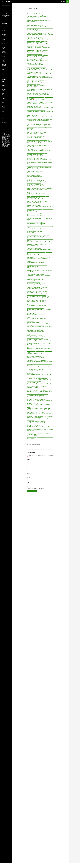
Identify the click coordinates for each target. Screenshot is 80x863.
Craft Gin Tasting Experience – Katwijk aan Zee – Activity (38, 76)
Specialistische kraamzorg (5, 138)
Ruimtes (8, 136)
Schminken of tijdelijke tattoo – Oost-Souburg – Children (38, 94)
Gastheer (3, 135)
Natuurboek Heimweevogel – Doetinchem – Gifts (36, 104)
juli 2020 (3, 66)
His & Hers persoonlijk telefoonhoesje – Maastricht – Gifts (38, 93)
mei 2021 (3, 60)
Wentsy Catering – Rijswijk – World (34, 248)
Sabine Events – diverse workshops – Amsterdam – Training (38, 409)
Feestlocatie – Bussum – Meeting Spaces (34, 143)
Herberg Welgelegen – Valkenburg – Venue (35, 335)
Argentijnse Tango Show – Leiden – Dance (35, 280)
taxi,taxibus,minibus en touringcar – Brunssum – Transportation (39, 413)
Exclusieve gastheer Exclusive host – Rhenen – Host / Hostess (38, 255)
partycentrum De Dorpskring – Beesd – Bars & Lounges (37, 276)
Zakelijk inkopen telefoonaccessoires (33, 443)
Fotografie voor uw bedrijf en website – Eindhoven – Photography (39, 229)
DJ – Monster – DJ (30, 313)
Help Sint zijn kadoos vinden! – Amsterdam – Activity (37, 349)
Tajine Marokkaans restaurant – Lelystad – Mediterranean (38, 120)
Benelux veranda (4, 82)
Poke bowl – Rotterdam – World (33, 81)
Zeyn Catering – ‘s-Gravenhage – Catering (35, 38)
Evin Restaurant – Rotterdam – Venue (34, 411)
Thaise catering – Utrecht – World (33, 95)
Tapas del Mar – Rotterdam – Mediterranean (35, 64)
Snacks (6, 137)
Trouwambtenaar (6, 141)
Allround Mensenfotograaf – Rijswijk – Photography (37, 41)
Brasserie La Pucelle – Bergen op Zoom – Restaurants (37, 158)
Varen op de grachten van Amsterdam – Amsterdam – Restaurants (39, 199)
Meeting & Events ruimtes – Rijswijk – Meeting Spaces (37, 291)
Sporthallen (3, 139)
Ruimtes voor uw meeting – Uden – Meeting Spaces (37, 31)
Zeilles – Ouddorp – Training (32, 267)
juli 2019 (3, 73)
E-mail (28, 477)
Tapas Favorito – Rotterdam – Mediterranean (35, 395)
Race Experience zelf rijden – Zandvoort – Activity (36, 67)
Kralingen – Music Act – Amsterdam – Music (35, 236)
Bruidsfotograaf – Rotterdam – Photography (35, 308)
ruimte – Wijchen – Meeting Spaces (34, 356)
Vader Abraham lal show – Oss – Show (34, 170)
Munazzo (3, 93)
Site (28, 482)
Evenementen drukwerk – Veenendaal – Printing (36, 330)
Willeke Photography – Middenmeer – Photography (37, 378)
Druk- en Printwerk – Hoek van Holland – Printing (36, 132)
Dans (2, 132)
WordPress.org (4, 122)
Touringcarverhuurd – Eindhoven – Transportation (36, 68)
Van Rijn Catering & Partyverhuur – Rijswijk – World (37, 287)
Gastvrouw (5, 135)
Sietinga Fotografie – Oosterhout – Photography (36, 427)
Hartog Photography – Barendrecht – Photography (36, 300)
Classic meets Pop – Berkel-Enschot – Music (35, 46)
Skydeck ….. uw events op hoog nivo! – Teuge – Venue (37, 396)
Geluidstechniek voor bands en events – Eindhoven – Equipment (39, 65)
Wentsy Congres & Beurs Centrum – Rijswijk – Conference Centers (39, 78)
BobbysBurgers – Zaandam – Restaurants (35, 254)
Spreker (6, 139)
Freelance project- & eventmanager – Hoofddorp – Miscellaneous (39, 119)
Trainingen (8, 140)
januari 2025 (3, 30)
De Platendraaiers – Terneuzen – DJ (34, 129)
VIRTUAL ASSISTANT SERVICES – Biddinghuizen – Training (38, 150)
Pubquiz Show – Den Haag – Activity (34, 183)
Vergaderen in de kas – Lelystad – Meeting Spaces (36, 215)
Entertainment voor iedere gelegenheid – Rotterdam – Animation (39, 142)
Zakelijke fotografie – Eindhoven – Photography (36, 173)
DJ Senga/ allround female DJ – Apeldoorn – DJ (36, 399)
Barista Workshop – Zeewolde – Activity (35, 91)
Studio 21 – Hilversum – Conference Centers (35, 224)
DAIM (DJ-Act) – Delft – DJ (32, 114)
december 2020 (4, 64)
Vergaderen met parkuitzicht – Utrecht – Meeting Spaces (38, 125)
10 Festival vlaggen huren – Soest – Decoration (36, 421)
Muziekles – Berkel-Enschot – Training (34, 288)
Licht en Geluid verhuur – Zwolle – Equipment (36, 136)
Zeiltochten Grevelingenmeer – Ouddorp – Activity (36, 100)
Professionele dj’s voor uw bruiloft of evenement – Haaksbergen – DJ (40, 28)
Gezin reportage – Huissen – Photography (35, 306)
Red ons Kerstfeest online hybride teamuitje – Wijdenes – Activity (39, 242)
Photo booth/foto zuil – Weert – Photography (36, 85)
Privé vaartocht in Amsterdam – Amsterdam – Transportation (38, 354)
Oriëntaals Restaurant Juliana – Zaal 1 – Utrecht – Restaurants (39, 309)
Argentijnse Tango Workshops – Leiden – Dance (36, 284)
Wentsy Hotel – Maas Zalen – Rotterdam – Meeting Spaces (38, 82)
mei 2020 (3, 69)
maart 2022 (3, 51)
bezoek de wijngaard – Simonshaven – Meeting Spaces (37, 50)
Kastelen (3, 136)
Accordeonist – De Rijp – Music (33, 48)
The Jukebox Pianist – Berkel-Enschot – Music (36, 358)
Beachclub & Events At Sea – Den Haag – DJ (35, 222)
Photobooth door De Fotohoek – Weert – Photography (37, 435)
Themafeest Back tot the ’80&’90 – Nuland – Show (36, 145)
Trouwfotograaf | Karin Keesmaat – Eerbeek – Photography (38, 275)
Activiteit (3, 127)
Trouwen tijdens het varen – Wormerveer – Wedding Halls (38, 87)
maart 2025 (3, 29)
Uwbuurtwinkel (4, 108)
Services (3, 137)
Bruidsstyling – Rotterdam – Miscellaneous (35, 133)
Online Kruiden (4, 99)
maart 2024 (3, 39)
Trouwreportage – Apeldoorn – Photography (35, 30)
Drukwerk (3, 133)
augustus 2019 (4, 72)
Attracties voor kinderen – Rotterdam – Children (36, 328)
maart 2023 (3, 43)
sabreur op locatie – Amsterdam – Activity (35, 51)
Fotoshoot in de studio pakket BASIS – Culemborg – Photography (39, 188)
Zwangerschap (6, 145)
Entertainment (6, 133)
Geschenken (8, 135)
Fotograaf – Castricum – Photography (34, 298)
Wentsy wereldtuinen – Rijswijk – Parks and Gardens (37, 60)
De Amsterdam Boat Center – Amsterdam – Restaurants (37, 223)
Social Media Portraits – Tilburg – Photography (36, 15)
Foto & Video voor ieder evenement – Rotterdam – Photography (39, 73)
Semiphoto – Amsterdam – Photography (35, 314)
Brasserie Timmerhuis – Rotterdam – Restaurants (36, 295)
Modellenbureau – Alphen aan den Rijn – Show (36, 283)
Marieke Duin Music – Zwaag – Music (34, 106)
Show (4, 137)
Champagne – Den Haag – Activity (33, 84)
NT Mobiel (3, 97)
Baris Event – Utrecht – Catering (33, 147)
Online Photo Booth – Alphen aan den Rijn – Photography (38, 336)
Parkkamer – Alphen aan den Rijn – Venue (35, 17)
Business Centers (6, 129)
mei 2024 (3, 38)
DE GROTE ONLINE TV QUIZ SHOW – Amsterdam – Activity (38, 426)
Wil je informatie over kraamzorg (6, 144)
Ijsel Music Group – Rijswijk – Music (34, 63)
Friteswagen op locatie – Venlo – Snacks (34, 231)
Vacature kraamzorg (7, 142)
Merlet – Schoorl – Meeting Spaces (33, 175)
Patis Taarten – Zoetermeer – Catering (34, 176)
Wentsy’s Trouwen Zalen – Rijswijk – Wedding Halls (37, 153)
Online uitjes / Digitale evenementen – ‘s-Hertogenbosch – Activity (39, 424)
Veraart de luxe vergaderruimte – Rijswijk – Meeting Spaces (38, 216)
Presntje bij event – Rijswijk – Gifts (33, 61)
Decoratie (4, 132)
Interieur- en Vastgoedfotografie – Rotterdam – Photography (38, 26)
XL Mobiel (3, 112)
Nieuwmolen (3, 95)
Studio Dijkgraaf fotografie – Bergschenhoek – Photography (38, 140)
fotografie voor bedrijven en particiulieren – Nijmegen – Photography (40, 34)
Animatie (5, 127)
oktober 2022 (4, 47)
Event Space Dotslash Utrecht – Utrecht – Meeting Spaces (38, 194)
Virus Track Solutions (5, 110)
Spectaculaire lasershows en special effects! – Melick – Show (38, 124)
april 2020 (3, 70)
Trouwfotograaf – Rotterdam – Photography (35, 149)
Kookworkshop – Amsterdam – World (34, 154)
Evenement (3, 134)
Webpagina (4, 143)
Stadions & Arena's (4, 140)
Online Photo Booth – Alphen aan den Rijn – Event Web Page (38, 348)
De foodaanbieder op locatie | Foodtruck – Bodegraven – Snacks (39, 390)
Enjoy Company (4, 90)
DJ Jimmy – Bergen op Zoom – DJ (33, 282)
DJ (6, 132)
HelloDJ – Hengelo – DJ (31, 232)
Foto (9, 134)
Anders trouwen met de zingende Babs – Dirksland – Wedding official (40, 141)
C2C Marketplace (4, 84)
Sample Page (63, 1)
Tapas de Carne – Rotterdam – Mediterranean (35, 369)
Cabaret (9, 129)
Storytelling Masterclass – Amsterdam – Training (36, 422)
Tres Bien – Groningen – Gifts (32, 382)
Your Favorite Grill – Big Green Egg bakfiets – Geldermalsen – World (40, 52)
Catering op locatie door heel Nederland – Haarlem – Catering (38, 164)
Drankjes (8, 132)
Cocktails (5, 130)
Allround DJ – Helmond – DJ (32, 403)
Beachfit (3, 81)
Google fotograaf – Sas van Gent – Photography (36, 412)
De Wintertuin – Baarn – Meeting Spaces (35, 338)
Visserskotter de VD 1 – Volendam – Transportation (37, 86)
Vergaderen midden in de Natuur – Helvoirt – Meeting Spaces (38, 408)
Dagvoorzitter (8, 131)
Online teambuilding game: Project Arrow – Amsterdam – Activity (39, 18)
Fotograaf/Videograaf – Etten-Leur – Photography (36, 121)
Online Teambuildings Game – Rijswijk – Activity (36, 285)
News (2, 94)
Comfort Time (4, 86)
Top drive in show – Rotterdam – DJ (34, 269)
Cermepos (3, 85)
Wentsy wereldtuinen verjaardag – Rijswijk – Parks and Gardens (39, 374)
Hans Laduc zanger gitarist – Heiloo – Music (35, 377)
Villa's (2, 143)
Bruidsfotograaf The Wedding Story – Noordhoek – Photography (39, 166)
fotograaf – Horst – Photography (33, 233)
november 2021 (4, 53)
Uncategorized (4, 107)
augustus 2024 (4, 35)
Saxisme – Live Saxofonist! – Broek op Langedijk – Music (37, 138)
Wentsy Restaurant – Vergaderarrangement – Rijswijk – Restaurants (40, 44)
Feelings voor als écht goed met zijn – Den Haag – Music (37, 293)
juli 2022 (3, 48)
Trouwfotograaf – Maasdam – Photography (35, 325)
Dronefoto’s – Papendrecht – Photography (35, 198)
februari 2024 (4, 40)
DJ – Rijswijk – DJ (30, 146)
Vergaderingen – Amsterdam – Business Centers (36, 220)
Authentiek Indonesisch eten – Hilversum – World (36, 305)
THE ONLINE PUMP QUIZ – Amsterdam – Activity (36, 353)
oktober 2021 (4, 55)
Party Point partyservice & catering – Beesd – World (37, 258)
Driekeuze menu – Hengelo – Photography (35, 25)
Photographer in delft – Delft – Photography (35, 58)
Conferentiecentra (4, 131)
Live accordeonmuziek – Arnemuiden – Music (35, 312)
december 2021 (4, 52)
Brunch (2, 129)
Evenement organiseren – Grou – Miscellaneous (36, 155)
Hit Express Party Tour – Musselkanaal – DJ (35, 180)
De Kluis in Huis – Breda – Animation (34, 425)
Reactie (29, 459)
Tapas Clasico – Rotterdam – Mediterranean (35, 368)
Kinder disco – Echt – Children (33, 29)
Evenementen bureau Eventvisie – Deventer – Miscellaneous (38, 181)
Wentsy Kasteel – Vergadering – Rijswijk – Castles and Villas (38, 404)
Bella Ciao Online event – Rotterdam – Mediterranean (37, 55)
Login (2, 118)
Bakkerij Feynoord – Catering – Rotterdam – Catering (37, 189)
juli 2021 (3, 57)
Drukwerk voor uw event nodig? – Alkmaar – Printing (37, 244)
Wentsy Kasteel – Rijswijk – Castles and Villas (35, 56)
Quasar (3, 102)
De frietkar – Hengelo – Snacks (33, 322)
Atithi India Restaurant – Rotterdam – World (35, 331)
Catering (3, 130)
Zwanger (3, 145)
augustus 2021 (4, 56)
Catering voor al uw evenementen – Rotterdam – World (37, 384)
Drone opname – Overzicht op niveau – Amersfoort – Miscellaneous (40, 39)
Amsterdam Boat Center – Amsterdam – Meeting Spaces (37, 228)
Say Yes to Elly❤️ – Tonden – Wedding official (35, 99)
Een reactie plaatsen (40, 10)
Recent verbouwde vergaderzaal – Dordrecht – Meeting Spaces (39, 257)
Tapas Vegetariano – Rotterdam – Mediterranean (36, 360)
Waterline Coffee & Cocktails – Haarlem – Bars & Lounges (38, 235)
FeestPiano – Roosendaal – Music (33, 197)
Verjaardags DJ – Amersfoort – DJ (33, 387)
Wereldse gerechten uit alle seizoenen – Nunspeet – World (38, 237)
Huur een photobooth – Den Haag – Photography (36, 103)
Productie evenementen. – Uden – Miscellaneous (36, 386)
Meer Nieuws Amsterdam (7, 1)
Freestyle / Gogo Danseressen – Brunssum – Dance (36, 35)
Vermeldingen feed (4, 119)
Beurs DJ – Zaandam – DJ (32, 115)
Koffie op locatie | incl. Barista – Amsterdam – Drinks (37, 265)
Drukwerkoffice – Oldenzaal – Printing (34, 266)
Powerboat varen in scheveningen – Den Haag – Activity (37, 323)
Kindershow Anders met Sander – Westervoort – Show (37, 394)
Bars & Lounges (7, 128)
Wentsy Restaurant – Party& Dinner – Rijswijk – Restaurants (38, 375)
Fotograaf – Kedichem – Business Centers (35, 205)
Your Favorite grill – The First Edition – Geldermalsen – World (38, 47)
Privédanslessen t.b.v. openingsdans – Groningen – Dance (38, 43)
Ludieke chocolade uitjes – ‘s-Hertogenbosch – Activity (37, 80)
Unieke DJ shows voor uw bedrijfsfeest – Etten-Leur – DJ (38, 33)
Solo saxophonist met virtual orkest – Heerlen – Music (37, 431)
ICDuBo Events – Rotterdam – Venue (34, 137)
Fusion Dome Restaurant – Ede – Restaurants (35, 272)
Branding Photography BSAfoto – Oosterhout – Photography (38, 241)
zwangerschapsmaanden (5, 146)
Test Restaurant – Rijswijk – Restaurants (34, 37)
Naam (28, 473)
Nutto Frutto (3, 98)
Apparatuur (8, 127)
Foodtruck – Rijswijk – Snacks (32, 289)
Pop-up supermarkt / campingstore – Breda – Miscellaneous (38, 249)
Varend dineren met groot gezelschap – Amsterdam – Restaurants (39, 297)
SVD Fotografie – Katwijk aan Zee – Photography (36, 193)
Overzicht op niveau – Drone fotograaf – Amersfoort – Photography (40, 366)
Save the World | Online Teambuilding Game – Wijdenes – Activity (39, 134)
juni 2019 (3, 74)
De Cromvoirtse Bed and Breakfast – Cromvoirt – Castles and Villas (40, 383)
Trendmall (3, 106)
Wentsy (3, 111)
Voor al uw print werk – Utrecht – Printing (35, 278)
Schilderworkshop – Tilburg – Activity (34, 72)
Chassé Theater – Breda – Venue (33, 74)
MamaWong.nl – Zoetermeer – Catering (34, 42)
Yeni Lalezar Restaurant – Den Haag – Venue (35, 168)
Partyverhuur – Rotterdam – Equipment (34, 54)
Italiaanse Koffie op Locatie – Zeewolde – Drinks (36, 397)
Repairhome (3, 103)
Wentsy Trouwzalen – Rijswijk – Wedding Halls (36, 130)
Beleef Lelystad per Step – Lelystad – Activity (35, 357)
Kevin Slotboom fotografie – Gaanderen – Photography (37, 339)
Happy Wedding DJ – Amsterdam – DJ (34, 292)
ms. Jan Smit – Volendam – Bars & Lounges (35, 414)
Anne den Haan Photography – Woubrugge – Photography (38, 296)
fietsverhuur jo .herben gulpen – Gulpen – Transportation (38, 201)
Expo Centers (6, 134)
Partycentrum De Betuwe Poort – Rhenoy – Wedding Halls (38, 250)
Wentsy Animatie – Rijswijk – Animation (34, 310)
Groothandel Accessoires (31, 447)
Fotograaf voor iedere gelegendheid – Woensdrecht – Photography (39, 77)
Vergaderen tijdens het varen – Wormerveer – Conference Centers (39, 102)
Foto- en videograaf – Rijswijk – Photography (35, 301)
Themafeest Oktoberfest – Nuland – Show (35, 370)
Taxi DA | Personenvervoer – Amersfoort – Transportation (38, 196)
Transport (3, 141)
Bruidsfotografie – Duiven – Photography (35, 59)
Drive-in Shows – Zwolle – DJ (32, 246)
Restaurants (5, 136)
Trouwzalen (3, 142)
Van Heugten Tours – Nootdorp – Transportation (36, 16)
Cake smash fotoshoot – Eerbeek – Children (35, 203)
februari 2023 (4, 44)
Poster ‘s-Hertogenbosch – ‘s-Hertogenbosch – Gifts (37, 262)
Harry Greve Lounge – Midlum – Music (34, 202)
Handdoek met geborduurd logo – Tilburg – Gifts (36, 318)
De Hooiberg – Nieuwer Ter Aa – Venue (34, 211)
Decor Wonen (4, 89)
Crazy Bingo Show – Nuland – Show (34, 123)
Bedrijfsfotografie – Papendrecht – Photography (36, 110)
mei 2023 (3, 42)
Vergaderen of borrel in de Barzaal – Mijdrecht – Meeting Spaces (39, 167)
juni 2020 (3, 68)
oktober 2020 (4, 65)
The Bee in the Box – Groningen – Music (34, 171)
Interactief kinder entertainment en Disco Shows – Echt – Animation (40, 151)
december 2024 (4, 31)
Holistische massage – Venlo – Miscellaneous (35, 279)
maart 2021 (3, 61)
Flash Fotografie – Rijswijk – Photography (35, 172)
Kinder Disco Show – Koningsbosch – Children (36, 184)
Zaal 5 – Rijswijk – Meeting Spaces (33, 157)
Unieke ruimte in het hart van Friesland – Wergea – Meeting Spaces (39, 388)
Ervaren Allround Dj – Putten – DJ (33, 245)
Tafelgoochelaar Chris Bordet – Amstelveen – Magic (37, 263)
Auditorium (3, 128)
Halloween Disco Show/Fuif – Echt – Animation (36, 13)
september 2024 (4, 34)
